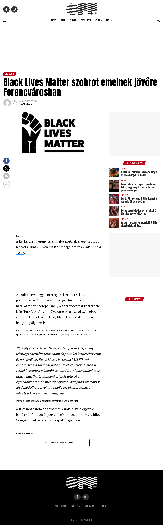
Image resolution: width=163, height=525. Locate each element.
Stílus (98, 20)
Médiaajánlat (91, 506)
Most (54, 20)
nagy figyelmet (76, 420)
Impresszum (60, 506)
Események (86, 20)
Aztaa (109, 20)
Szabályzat (75, 506)
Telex (20, 252)
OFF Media (26, 104)
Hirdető (105, 506)
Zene (63, 20)
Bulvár (73, 20)
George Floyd (26, 420)
